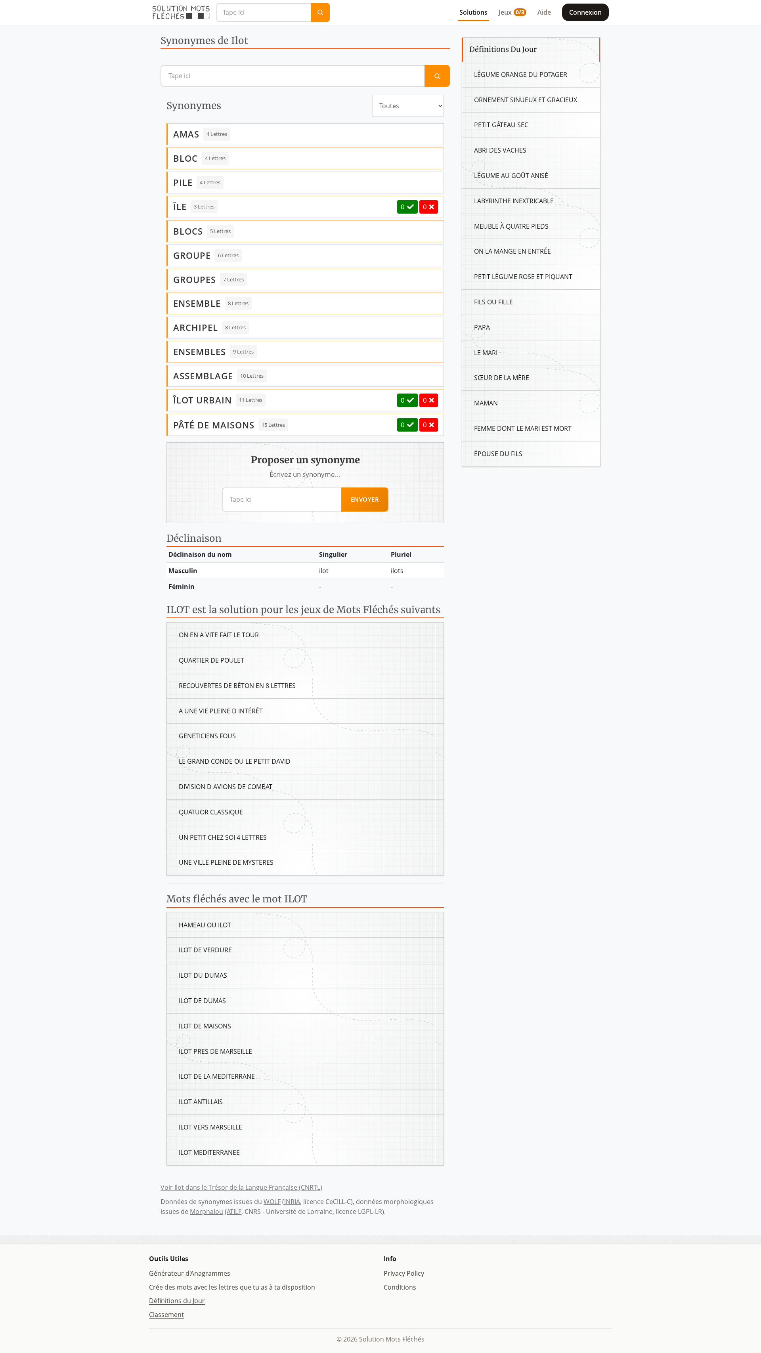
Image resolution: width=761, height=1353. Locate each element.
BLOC (185, 158)
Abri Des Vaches (500, 150)
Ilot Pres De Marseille (215, 1051)
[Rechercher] (320, 12)
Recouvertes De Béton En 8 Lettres (237, 685)
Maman (486, 403)
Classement (166, 1314)
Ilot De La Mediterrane (217, 1076)
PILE (183, 182)
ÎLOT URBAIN (202, 400)
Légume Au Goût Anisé (511, 175)
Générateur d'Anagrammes (189, 1273)
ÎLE (180, 206)
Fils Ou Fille (493, 302)
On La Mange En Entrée (512, 251)
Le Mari (485, 352)
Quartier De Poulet (211, 660)
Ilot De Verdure (205, 950)
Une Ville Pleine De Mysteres (226, 862)
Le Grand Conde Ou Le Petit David (235, 761)
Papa (482, 327)
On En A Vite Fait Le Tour (219, 635)
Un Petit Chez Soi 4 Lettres (223, 837)
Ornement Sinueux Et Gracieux (525, 100)
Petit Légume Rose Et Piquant (523, 276)
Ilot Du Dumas (203, 975)
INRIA (292, 1201)
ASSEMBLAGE (203, 376)
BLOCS (188, 231)
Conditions (400, 1287)
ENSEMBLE (197, 303)
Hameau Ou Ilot (205, 925)
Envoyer (365, 499)
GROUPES (194, 279)
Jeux (511, 12)
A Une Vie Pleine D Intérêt (221, 711)
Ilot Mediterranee (209, 1152)
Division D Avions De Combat (225, 786)
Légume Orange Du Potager (520, 74)
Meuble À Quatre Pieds (511, 226)
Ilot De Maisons (205, 1026)
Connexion (585, 12)
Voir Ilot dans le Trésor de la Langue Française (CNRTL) (241, 1187)
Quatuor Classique (211, 812)
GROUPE (192, 255)
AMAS (186, 134)
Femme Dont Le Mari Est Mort (523, 428)
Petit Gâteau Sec (501, 124)
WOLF (272, 1201)
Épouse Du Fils (498, 453)
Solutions (473, 12)
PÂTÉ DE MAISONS (213, 425)
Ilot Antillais (201, 1101)
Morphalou (206, 1211)
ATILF (234, 1211)
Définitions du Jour (177, 1300)
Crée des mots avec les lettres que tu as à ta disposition (232, 1287)
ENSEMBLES (199, 351)
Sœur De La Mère (501, 377)
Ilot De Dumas (202, 1000)
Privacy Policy (404, 1273)
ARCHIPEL (195, 327)
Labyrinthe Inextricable (514, 201)
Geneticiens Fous (207, 736)
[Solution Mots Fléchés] (181, 12)
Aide (544, 12)
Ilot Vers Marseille (210, 1127)
